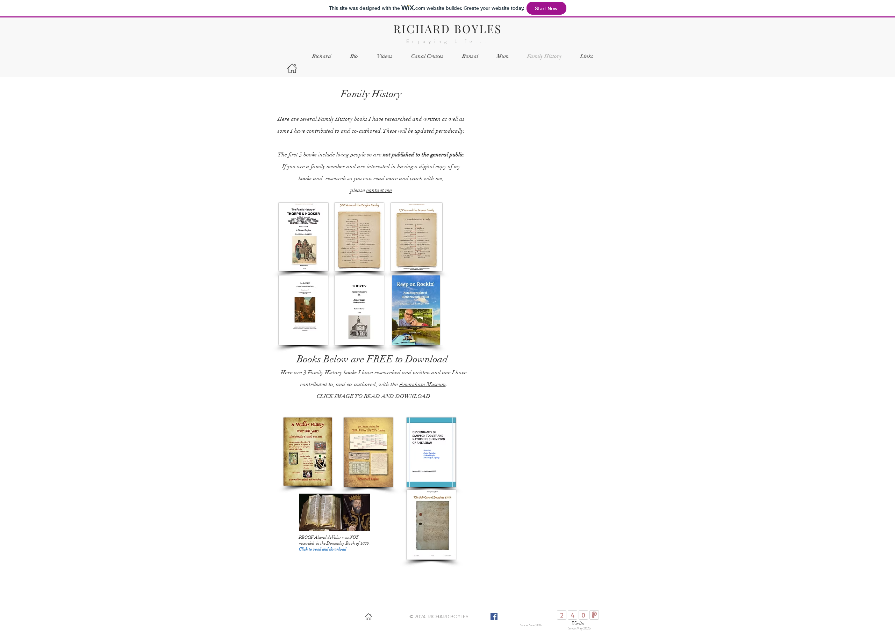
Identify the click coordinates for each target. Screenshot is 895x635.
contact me (379, 190)
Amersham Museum (422, 384)
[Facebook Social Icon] (494, 616)
